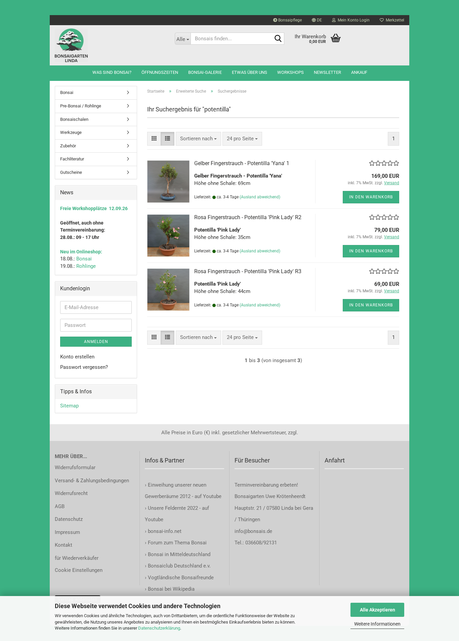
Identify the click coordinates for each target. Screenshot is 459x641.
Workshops (290, 72)
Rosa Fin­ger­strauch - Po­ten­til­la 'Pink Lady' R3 (247, 271)
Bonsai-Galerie (205, 72)
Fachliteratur (72, 158)
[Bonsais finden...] (278, 39)
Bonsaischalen (74, 119)
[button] (317, 20)
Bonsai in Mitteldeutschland (179, 554)
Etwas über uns (249, 72)
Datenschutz (69, 519)
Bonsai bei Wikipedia (171, 589)
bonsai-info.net (164, 531)
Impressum (67, 532)
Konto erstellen (77, 357)
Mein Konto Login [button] (353, 20)
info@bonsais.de (253, 531)
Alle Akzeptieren (377, 609)
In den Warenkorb (371, 197)
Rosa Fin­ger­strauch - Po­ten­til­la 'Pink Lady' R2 (247, 217)
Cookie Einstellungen (78, 570)
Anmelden (96, 341)
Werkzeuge (71, 132)
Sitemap (69, 406)
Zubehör (68, 145)
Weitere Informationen (377, 624)
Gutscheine (71, 172)
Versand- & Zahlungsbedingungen (92, 481)
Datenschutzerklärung (159, 628)
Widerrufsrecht (71, 493)
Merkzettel (394, 20)
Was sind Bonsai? (111, 72)
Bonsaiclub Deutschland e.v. (179, 566)
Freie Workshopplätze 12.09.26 (94, 208)
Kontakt (63, 545)
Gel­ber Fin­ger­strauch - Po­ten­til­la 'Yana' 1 (241, 163)
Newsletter (327, 72)
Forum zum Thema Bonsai (177, 543)
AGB (60, 506)
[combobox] (198, 139)
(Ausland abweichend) (260, 197)
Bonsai (66, 92)
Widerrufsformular (75, 467)
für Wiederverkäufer (76, 558)
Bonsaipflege (289, 20)
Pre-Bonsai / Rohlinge (80, 105)
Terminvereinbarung (257, 485)
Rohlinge (86, 266)
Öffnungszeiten (159, 72)
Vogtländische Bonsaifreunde (181, 578)
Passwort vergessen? (84, 367)
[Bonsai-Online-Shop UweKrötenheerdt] (110, 45)
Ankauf (359, 72)
